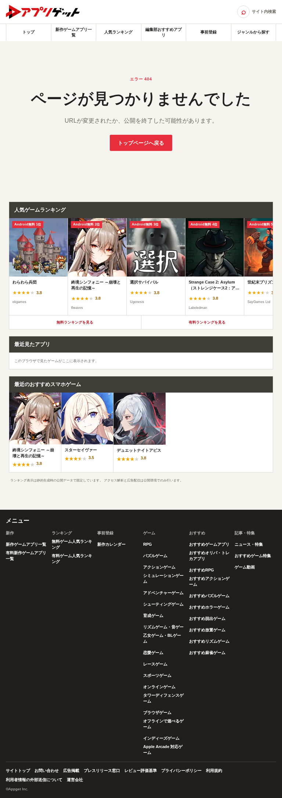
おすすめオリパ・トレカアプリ (209, 555)
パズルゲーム (155, 555)
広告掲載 (71, 770)
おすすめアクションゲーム (209, 581)
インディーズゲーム (161, 738)
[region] (141, 266)
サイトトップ (18, 770)
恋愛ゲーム (153, 652)
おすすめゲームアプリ (209, 544)
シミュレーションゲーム (163, 578)
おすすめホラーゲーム (209, 607)
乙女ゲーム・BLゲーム (162, 638)
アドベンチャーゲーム (163, 593)
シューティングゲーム (163, 604)
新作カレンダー (111, 544)
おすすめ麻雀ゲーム (207, 652)
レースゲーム (155, 664)
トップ (28, 32)
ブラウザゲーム (157, 712)
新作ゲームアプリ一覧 (73, 32)
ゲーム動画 (245, 567)
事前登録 (208, 32)
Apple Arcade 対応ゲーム (162, 749)
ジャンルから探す (253, 32)
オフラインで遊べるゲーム (163, 724)
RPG (147, 544)
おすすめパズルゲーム (209, 595)
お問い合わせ (47, 770)
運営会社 (75, 779)
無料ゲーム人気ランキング (72, 544)
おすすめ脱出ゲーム (207, 618)
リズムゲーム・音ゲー (163, 627)
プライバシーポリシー (181, 770)
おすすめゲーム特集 (253, 555)
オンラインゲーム (159, 687)
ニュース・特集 (249, 544)
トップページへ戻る (141, 143)
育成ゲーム (153, 615)
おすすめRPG (201, 570)
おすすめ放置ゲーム (207, 630)
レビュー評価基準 (140, 770)
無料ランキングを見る (75, 322)
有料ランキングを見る (207, 322)
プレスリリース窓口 (102, 770)
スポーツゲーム (157, 675)
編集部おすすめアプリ (163, 32)
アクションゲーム (159, 567)
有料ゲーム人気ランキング (72, 558)
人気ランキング (118, 32)
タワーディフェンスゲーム (163, 698)
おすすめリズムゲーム (209, 641)
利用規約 (214, 770)
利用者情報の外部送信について (34, 779)
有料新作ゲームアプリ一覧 (26, 555)
